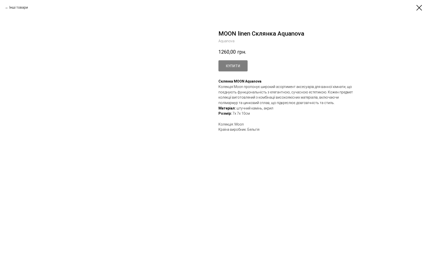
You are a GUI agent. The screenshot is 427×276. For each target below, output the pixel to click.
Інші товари (18, 7)
